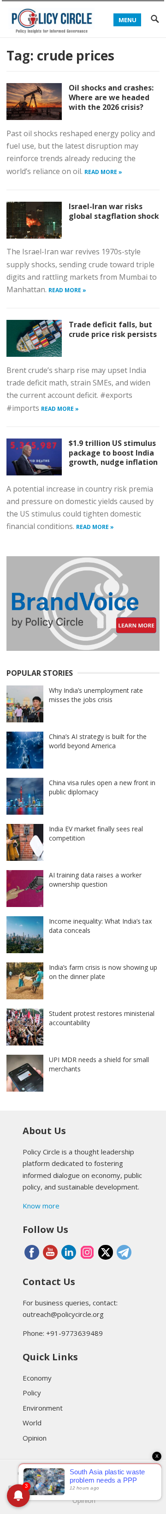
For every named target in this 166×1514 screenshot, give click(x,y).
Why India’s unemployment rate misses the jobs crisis (96, 695)
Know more (41, 1205)
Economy (37, 1377)
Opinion (35, 1437)
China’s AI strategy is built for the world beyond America (98, 741)
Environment (43, 1407)
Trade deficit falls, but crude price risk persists (113, 329)
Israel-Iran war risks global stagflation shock (114, 211)
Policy (32, 1392)
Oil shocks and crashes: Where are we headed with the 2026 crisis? (111, 97)
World (32, 1422)
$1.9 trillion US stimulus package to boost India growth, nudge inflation (113, 453)
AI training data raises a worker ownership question (95, 880)
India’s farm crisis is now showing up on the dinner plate (103, 972)
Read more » (103, 172)
